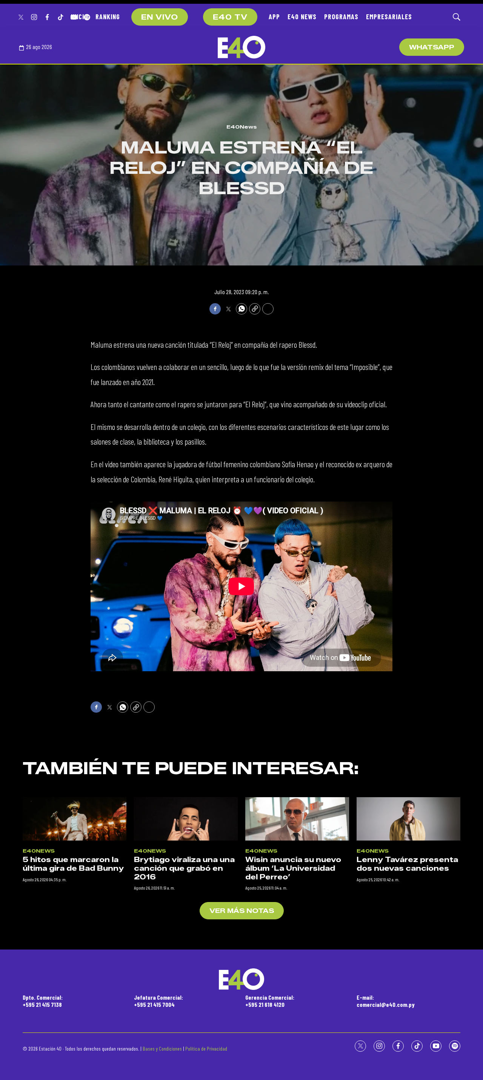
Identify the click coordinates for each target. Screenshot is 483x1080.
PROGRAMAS (341, 16)
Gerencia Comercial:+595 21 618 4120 (269, 1001)
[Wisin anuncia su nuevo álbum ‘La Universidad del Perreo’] (297, 819)
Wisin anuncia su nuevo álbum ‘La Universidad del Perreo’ (293, 868)
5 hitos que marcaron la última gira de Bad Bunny (73, 864)
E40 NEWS (302, 16)
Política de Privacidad (206, 1048)
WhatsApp (431, 47)
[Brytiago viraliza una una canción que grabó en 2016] (186, 819)
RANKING (107, 16)
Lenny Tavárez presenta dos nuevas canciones (407, 864)
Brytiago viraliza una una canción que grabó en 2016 (184, 868)
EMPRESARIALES (389, 16)
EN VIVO (159, 17)
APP (274, 16)
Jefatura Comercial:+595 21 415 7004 (158, 1001)
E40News (241, 127)
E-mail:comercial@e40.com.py (386, 1001)
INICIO (79, 16)
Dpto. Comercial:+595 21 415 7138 (43, 1001)
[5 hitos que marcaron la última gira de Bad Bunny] (74, 819)
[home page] (241, 47)
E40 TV (230, 17)
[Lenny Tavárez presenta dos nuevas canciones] (408, 819)
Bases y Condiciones (162, 1048)
